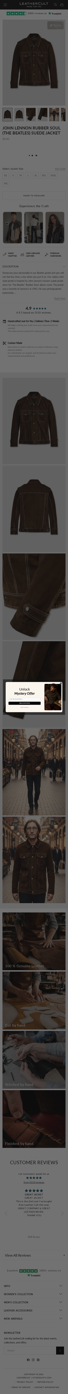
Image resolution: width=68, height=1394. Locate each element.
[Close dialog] (61, 683)
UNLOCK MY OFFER (24, 703)
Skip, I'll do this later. (25, 707)
